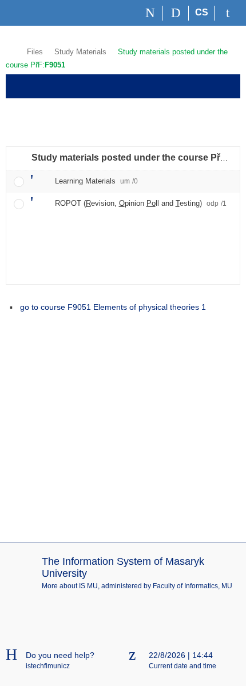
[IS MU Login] (227, 13)
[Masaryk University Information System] (26, 13)
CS (201, 12)
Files (35, 51)
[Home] (150, 13)
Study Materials (80, 51)
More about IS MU (70, 586)
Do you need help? (60, 655)
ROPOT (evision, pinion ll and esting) (141, 203)
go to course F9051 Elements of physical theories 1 (113, 307)
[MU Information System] (10, 50)
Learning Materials (96, 181)
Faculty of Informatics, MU (192, 586)
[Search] (176, 13)
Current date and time (182, 666)
